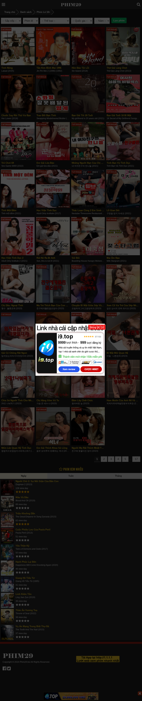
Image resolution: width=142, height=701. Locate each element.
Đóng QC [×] (97, 327)
